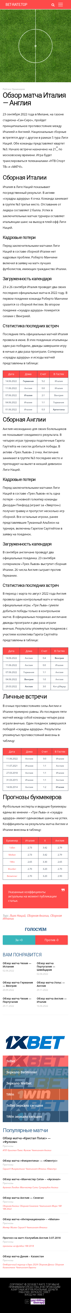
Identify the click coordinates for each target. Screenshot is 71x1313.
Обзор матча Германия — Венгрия (18, 984)
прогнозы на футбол (13, 1245)
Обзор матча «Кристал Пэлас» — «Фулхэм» (27, 1140)
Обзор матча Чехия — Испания (17, 964)
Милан (13, 1227)
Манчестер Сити (29, 1187)
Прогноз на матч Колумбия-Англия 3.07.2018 (32, 1237)
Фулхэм (27, 1150)
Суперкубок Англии (48, 1187)
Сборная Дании (46, 1264)
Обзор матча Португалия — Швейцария (46, 966)
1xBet (12, 847)
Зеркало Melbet (18, 1083)
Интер (6, 1227)
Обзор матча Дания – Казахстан (23, 1256)
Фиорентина (18, 1168)
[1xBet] (35, 1042)
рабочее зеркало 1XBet (35, 1292)
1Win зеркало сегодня (24, 1116)
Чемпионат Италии (35, 1168)
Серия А (7, 1168)
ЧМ (60, 1205)
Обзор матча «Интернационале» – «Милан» (31, 1219)
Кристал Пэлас (15, 1150)
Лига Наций (17, 916)
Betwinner (12, 876)
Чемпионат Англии (41, 1150)
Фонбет (12, 868)
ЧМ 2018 (29, 1245)
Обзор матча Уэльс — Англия (51, 984)
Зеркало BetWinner (21, 1072)
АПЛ (5, 1150)
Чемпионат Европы (26, 1267)
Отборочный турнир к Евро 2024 (20, 1264)
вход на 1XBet (34, 1294)
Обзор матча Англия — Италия (52, 1000)
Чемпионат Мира (48, 1205)
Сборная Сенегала (29, 1205)
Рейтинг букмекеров (14, 89)
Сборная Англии (38, 916)
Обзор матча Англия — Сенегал (23, 1197)
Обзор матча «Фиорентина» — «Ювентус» (30, 1160)
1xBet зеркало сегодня (24, 1105)
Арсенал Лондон (11, 1187)
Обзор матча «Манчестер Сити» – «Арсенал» (32, 1179)
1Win (12, 861)
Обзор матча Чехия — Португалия (17, 1000)
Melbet (12, 854)
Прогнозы (8, 1146)
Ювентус (52, 1168)
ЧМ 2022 (7, 1208)
